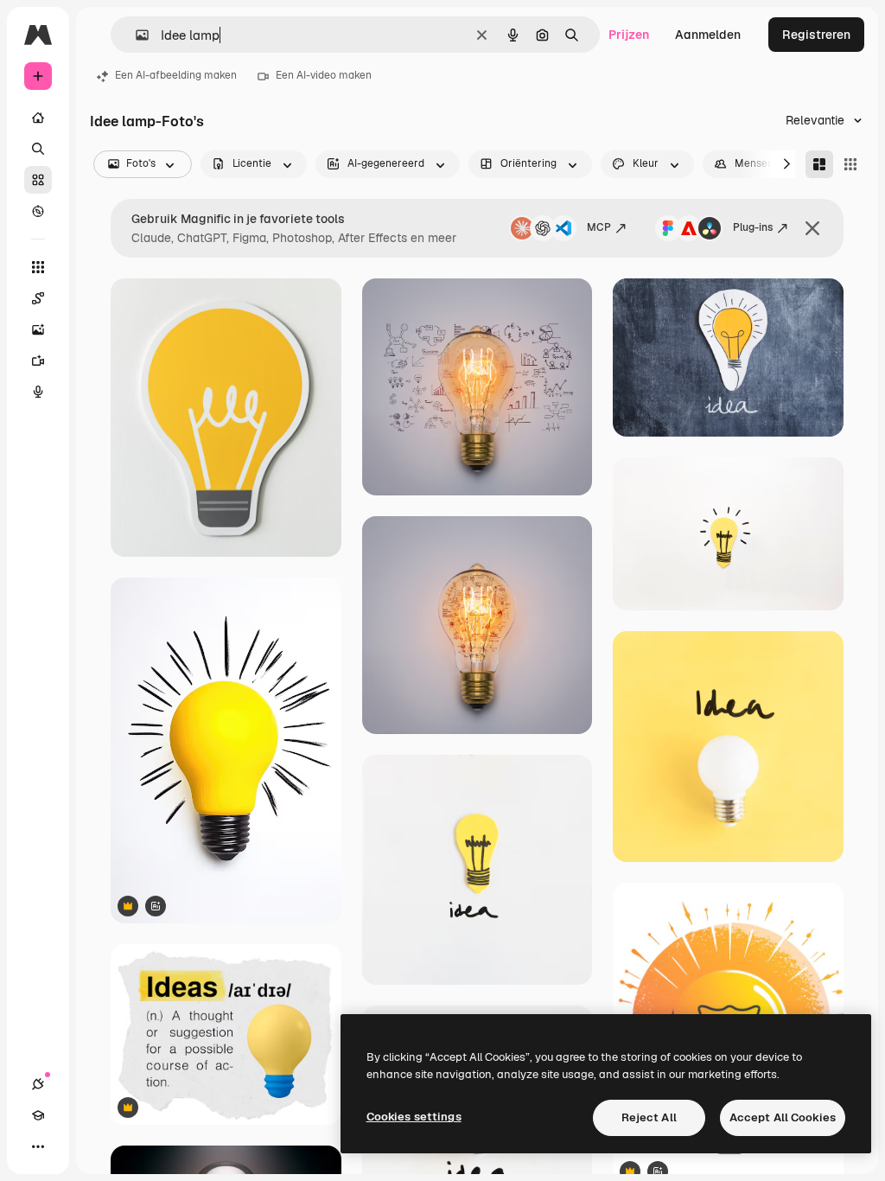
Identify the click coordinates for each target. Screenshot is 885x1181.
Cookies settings (414, 1116)
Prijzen (628, 34)
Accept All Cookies (782, 1117)
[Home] (38, 117)
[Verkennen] (38, 211)
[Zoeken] (38, 149)
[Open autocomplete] (135, 35)
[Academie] (38, 1115)
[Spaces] (38, 298)
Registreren (816, 34)
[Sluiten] (812, 228)
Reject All (649, 1117)
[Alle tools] (38, 267)
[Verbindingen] (38, 1084)
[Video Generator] (38, 360)
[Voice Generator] (38, 391)
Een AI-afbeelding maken (176, 75)
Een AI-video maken (324, 75)
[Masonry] (819, 164)
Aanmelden (708, 34)
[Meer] (38, 1146)
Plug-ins (753, 227)
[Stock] (38, 180)
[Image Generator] (38, 329)
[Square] (850, 164)
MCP (599, 227)
